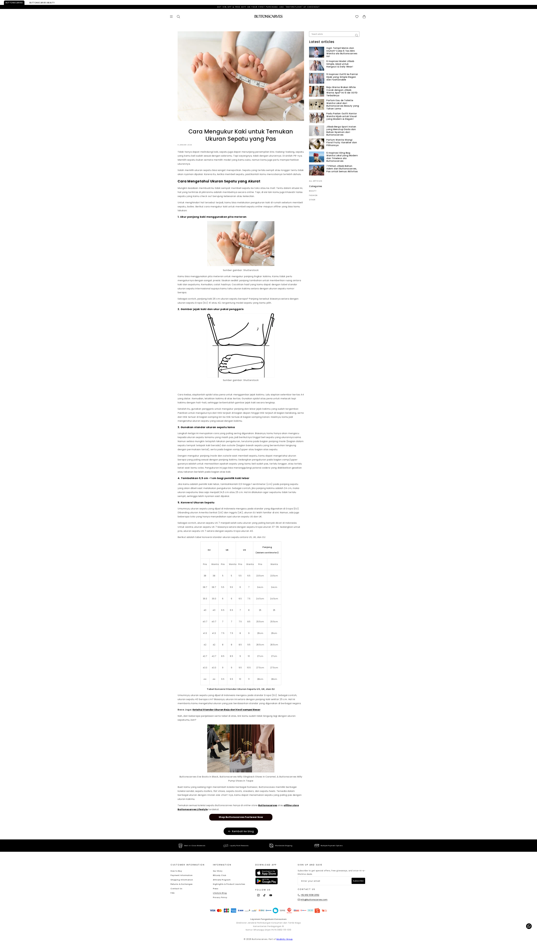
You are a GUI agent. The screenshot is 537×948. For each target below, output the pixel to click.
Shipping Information (182, 880)
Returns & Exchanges (182, 884)
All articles (315, 181)
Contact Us (176, 888)
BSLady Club (219, 875)
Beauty (42, 2)
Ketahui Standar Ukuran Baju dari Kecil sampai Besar (227, 709)
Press (215, 888)
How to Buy (176, 871)
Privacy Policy (220, 897)
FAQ (173, 893)
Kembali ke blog (243, 831)
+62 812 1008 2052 (310, 895)
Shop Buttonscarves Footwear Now (241, 817)
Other (312, 200)
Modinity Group (284, 939)
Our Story (218, 871)
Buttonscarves (14, 2)
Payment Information (182, 875)
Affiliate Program (222, 880)
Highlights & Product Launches (229, 884)
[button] (171, 17)
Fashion (313, 195)
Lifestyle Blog (220, 893)
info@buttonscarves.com (314, 899)
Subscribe (358, 880)
